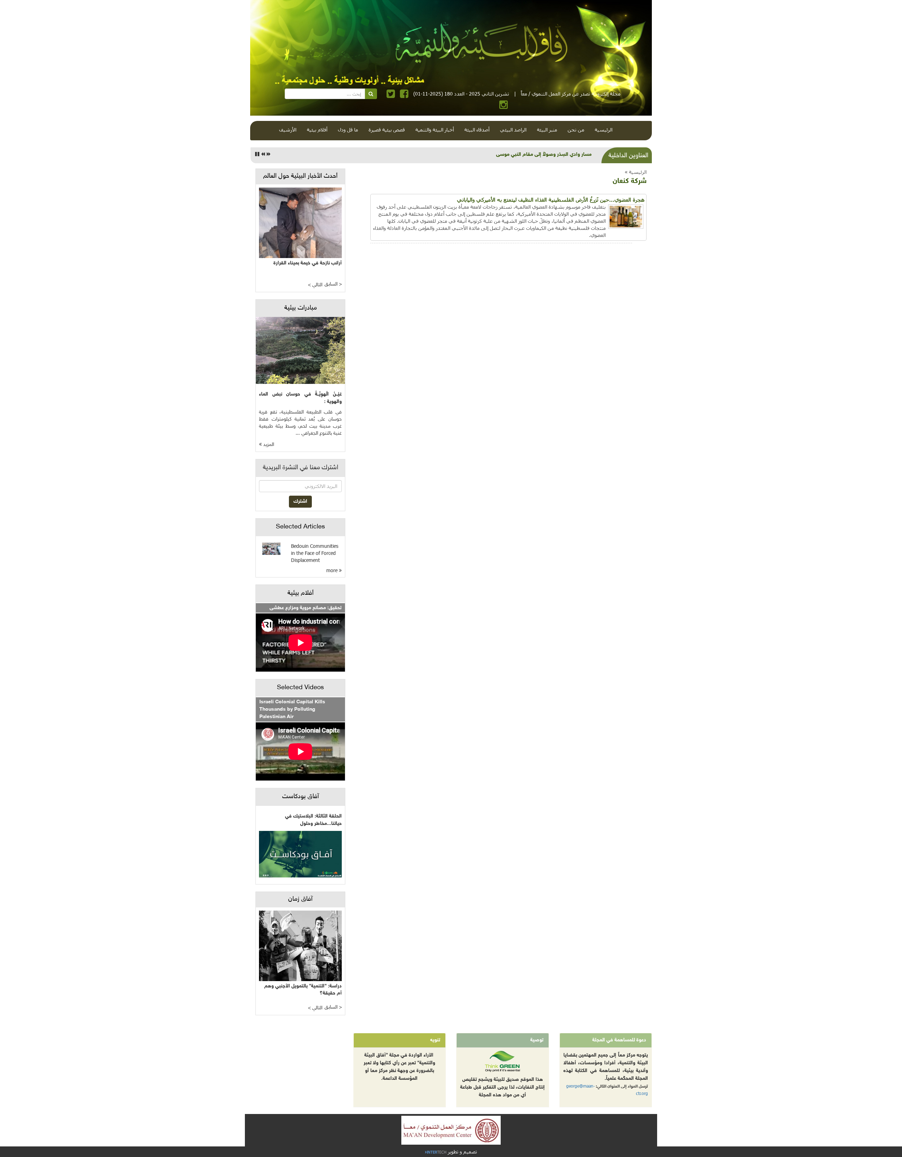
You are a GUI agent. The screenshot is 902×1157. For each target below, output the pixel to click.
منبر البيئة (547, 129)
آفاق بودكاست (300, 797)
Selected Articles (300, 527)
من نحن (576, 129)
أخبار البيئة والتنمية (434, 129)
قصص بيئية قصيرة (387, 129)
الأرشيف (287, 129)
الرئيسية (603, 129)
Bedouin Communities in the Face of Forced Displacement (314, 553)
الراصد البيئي (513, 129)
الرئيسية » (636, 172)
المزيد (268, 445)
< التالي (315, 285)
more (332, 570)
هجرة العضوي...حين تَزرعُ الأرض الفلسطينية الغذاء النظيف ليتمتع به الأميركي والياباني (550, 199)
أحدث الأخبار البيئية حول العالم (300, 176)
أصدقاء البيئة (476, 129)
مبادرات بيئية (300, 308)
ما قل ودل (348, 129)
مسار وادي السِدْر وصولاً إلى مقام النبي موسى (544, 155)
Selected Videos (300, 688)
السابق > (333, 284)
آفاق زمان (300, 899)
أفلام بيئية (317, 129)
